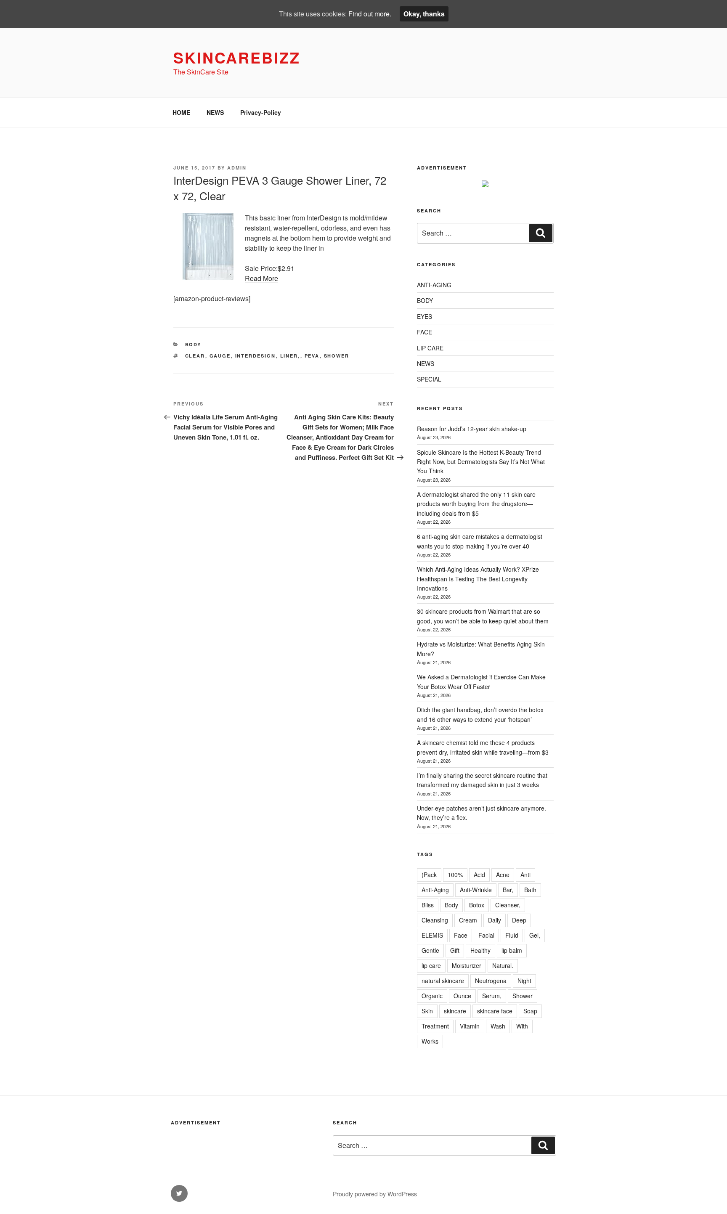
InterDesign (255, 356)
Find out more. (369, 14)
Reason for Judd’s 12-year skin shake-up (471, 428)
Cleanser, (507, 905)
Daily (494, 920)
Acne (502, 874)
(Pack (429, 874)
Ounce (462, 995)
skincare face (494, 1011)
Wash (498, 1026)
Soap (530, 1011)
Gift (454, 950)
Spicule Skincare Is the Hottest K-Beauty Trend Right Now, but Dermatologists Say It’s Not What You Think (481, 461)
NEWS (215, 112)
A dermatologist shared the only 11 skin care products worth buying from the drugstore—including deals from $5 (476, 503)
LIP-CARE (430, 348)
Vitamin (470, 1026)
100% (455, 874)
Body (451, 905)
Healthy (480, 950)
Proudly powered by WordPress (375, 1194)
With (522, 1026)
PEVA (312, 356)
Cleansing (435, 920)
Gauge (220, 356)
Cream (468, 920)
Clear (195, 356)
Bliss (428, 905)
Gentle (430, 950)
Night (524, 980)
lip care (431, 965)
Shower (337, 356)
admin (237, 167)
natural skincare (443, 980)
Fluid (511, 935)
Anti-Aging (435, 889)
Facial (486, 935)
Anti (525, 874)
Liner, (290, 356)
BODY (193, 344)
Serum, (491, 995)
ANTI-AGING (434, 285)
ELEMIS (432, 935)
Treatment (435, 1026)
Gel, (534, 935)
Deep (519, 920)
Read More (261, 278)
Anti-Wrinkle (476, 889)
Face (460, 935)
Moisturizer (466, 965)
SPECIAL (429, 379)
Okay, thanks (424, 14)
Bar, (508, 889)
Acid (479, 874)
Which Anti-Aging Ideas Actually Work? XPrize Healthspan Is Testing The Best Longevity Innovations (478, 578)
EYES (424, 316)
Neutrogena (491, 980)
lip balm (511, 950)
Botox (476, 905)
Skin (427, 1011)
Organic (432, 995)
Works (430, 1041)
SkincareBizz (236, 57)
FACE (424, 332)
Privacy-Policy (260, 112)
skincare (455, 1011)
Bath (530, 889)
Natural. (502, 965)
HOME (181, 112)
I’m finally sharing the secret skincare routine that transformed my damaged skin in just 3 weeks (482, 780)
